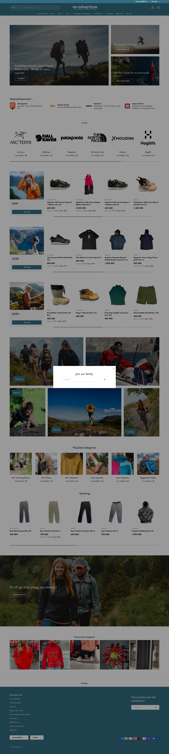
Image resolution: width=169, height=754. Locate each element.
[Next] (156, 655)
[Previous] (13, 655)
